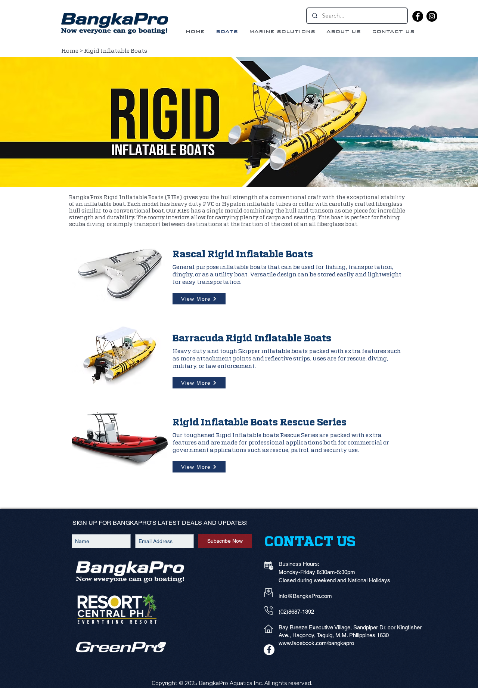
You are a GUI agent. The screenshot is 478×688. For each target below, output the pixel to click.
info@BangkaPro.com (305, 596)
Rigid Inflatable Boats (116, 51)
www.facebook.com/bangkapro (316, 643)
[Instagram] (431, 16)
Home (69, 51)
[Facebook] (417, 16)
